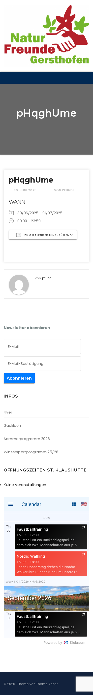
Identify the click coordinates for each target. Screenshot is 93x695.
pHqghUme (31, 180)
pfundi (47, 278)
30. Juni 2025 (26, 190)
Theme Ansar (47, 684)
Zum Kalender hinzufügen (46, 235)
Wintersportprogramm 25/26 (31, 452)
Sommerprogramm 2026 (27, 438)
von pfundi (64, 190)
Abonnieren (19, 378)
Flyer (8, 412)
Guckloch (12, 425)
